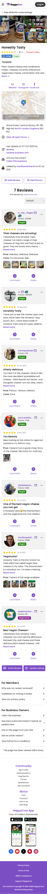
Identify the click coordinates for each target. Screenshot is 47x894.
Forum (23, 779)
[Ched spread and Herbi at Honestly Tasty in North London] (15, 584)
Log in (40, 4)
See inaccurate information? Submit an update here (22, 723)
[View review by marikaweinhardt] (10, 541)
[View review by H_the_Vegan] (10, 217)
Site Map (23, 804)
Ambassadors (23, 773)
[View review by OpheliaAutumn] (10, 488)
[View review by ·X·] (10, 295)
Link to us (23, 801)
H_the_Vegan (25, 212)
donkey (10, 149)
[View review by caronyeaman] (10, 354)
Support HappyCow (23, 881)
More (4, 76)
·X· (19, 292)
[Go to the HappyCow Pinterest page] (29, 851)
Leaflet (11, 116)
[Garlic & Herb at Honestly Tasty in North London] (23, 264)
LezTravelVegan (26, 417)
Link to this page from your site (17, 730)
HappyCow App (23, 810)
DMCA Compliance (23, 876)
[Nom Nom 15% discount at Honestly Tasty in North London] (7, 457)
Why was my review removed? (17, 688)
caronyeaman (25, 350)
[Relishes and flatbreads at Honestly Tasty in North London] (7, 584)
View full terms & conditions (16, 741)
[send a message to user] (35, 212)
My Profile (23, 770)
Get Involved (23, 785)
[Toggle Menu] (3, 4)
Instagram (23, 87)
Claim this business (16, 161)
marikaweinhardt (26, 166)
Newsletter (23, 782)
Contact (23, 798)
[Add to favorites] (43, 19)
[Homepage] (14, 4)
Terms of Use (23, 870)
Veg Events (23, 776)
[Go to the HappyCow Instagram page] (36, 851)
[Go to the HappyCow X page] (23, 851)
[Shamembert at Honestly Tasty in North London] (40, 264)
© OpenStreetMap (32, 116)
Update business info (17, 152)
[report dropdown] (41, 214)
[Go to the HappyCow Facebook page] (11, 851)
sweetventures (30, 194)
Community (24, 766)
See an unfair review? (12, 735)
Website (13, 87)
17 (7, 19)
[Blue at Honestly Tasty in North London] (7, 264)
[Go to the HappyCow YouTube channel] (17, 851)
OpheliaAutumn (26, 485)
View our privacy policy (13, 699)
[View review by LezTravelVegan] (10, 421)
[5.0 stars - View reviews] (7, 52)
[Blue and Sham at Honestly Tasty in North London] (23, 584)
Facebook (34, 87)
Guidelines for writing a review (17, 693)
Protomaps (19, 116)
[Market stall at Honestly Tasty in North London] (32, 584)
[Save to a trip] (38, 19)
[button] (23, 103)
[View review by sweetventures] (10, 614)
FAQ (23, 795)
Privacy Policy (23, 865)
